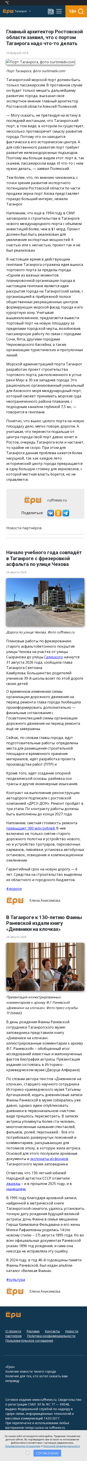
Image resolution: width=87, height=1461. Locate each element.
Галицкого (53, 657)
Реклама (33, 1331)
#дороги (14, 888)
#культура (15, 1279)
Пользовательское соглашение (29, 1340)
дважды (13, 1183)
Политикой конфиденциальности (61, 1446)
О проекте (13, 1331)
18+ (72, 11)
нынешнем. (16, 1188)
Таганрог (21, 11)
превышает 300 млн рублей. (30, 828)
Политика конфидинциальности (51, 1336)
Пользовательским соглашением (22, 1446)
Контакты (52, 1331)
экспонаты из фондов (49, 1158)
